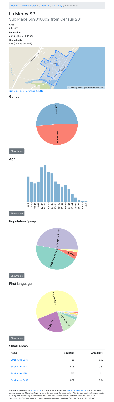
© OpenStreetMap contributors (92, 87)
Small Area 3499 (19, 380)
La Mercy (57, 5)
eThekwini (44, 5)
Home (14, 5)
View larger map (16, 91)
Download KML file (34, 91)
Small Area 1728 (19, 366)
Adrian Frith (36, 390)
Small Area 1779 (19, 373)
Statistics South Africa (76, 390)
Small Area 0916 (19, 359)
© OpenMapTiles (74, 87)
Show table (17, 151)
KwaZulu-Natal (28, 5)
